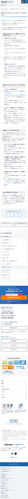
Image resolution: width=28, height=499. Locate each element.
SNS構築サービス (4, 488)
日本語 (12, 457)
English (15, 457)
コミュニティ (13, 349)
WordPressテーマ (4, 493)
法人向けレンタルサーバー (6, 469)
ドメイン (2, 473)
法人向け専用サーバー (5, 474)
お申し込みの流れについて (14, 301)
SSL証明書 (3, 476)
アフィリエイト (14, 450)
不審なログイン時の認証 (12, 181)
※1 (13, 1)
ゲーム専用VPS (4, 483)
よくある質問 (13, 341)
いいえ (18, 214)
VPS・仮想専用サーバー (5, 471)
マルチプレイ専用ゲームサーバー (7, 490)
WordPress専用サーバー (5, 497)
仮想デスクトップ (4, 486)
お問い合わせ (13, 328)
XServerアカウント (6, 20)
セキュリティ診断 (4, 495)
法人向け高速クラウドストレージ (7, 478)
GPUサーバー (3, 485)
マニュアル (13, 345)
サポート (7, 200)
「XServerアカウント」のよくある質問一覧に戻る (14, 224)
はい (10, 214)
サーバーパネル (6, 272)
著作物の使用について (5, 450)
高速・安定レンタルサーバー (6, 468)
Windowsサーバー (4, 481)
